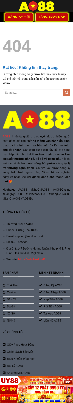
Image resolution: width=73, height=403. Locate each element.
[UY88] (36, 380)
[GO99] (36, 389)
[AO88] (36, 6)
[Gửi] (66, 92)
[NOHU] (36, 398)
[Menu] (5, 6)
